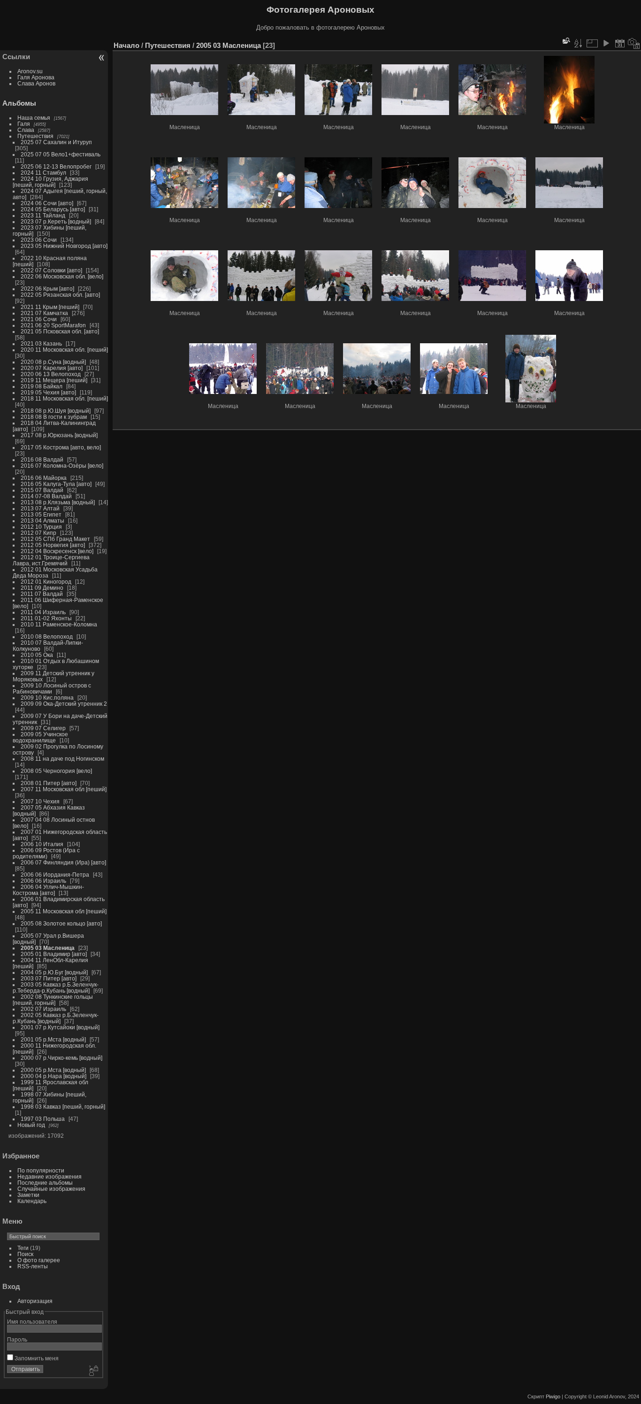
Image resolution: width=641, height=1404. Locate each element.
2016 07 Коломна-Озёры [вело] (62, 466)
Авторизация (35, 1301)
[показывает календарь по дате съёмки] (634, 43)
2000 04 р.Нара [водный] (53, 1076)
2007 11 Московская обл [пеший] (64, 789)
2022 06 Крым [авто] (47, 288)
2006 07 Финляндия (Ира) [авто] (63, 862)
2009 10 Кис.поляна (47, 697)
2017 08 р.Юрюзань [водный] (59, 435)
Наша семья (33, 118)
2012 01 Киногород (46, 582)
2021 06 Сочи (39, 319)
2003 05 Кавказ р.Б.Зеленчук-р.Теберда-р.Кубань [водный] (56, 987)
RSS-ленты (32, 1266)
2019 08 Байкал (41, 386)
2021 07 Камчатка (44, 313)
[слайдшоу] (606, 43)
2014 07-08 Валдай (46, 496)
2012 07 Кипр (38, 533)
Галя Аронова (35, 77)
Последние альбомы (45, 1183)
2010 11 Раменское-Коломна (59, 624)
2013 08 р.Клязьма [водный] (58, 502)
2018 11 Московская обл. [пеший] (64, 398)
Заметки (28, 1195)
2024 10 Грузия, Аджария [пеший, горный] (50, 182)
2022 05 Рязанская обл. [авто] (60, 295)
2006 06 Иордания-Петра (55, 875)
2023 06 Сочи (39, 240)
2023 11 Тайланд (43, 215)
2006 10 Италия (42, 844)
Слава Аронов (36, 83)
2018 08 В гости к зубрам (54, 417)
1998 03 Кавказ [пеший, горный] (63, 1106)
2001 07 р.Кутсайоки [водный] (60, 1027)
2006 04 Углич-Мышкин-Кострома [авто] (48, 890)
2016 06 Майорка (44, 478)
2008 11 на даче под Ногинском (62, 759)
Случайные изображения (51, 1189)
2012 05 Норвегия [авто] (53, 545)
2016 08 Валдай (42, 459)
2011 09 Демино (42, 588)
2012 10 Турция (41, 527)
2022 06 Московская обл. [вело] (62, 276)
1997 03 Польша (43, 1119)
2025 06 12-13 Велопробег (56, 166)
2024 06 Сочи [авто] (47, 203)
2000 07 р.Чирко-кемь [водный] (61, 1058)
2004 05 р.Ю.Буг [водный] (54, 972)
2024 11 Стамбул (43, 173)
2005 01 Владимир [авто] (54, 954)
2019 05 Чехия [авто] (48, 392)
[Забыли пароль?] (93, 1371)
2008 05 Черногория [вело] (56, 771)
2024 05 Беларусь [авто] (53, 209)
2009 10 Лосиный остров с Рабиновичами (52, 688)
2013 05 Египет (41, 514)
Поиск (25, 1254)
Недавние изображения (49, 1176)
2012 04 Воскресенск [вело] (57, 551)
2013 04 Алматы (42, 520)
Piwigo (553, 1396)
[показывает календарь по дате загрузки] (620, 43)
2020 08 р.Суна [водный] (53, 362)
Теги (23, 1248)
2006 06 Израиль (43, 881)
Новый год (31, 1125)
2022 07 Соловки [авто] (51, 270)
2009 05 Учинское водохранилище (40, 737)
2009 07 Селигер (43, 728)
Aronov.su (30, 71)
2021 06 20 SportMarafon (53, 325)
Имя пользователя (32, 1322)
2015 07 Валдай (42, 490)
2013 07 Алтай (40, 508)
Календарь (31, 1201)
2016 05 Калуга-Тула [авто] (56, 484)
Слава (25, 130)
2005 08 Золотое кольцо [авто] (61, 923)
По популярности (40, 1170)
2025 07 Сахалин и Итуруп (56, 142)
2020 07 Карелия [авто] (52, 368)
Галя (23, 124)
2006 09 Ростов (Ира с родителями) (46, 853)
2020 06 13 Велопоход (51, 374)
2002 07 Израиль (43, 1009)
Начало (126, 45)
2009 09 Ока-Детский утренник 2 (64, 704)
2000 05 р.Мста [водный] (53, 1070)
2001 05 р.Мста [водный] (53, 1039)
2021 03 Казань (41, 343)
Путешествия (35, 136)
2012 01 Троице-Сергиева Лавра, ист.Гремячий (51, 560)
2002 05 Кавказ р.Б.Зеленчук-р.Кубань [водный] (56, 1018)
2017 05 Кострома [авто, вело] (61, 447)
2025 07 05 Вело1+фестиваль (60, 154)
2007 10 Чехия (40, 801)
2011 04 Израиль (43, 612)
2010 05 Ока (37, 655)
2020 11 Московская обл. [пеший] (64, 350)
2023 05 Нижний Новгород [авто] (64, 246)
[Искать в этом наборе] (565, 40)
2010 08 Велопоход (47, 636)
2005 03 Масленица (48, 948)
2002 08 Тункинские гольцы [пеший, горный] (53, 1000)
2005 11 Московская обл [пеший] (64, 911)
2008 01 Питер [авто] (48, 783)
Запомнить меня (36, 1358)
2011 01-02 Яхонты (46, 618)
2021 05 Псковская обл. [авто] (60, 331)
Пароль (17, 1339)
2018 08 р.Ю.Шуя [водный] (56, 411)
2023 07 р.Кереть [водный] (56, 221)
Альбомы (19, 103)
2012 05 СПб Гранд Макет (55, 539)
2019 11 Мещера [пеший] (54, 380)
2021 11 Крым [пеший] (50, 307)
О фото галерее (38, 1260)
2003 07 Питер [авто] (48, 978)
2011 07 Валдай (42, 594)
